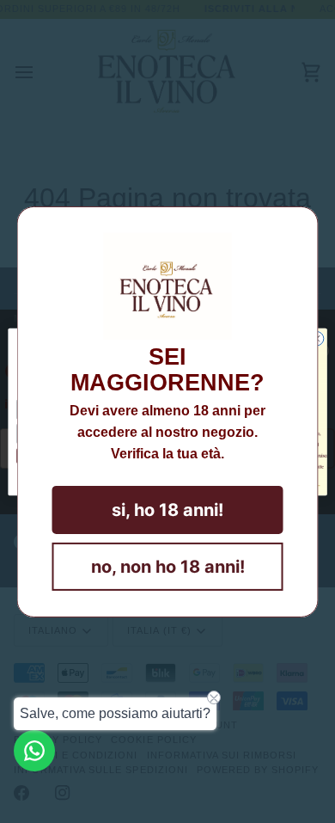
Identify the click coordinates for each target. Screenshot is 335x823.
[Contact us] (34, 750)
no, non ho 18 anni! (168, 566)
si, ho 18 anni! (167, 510)
